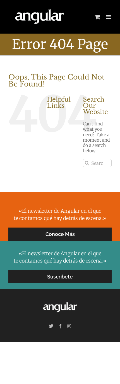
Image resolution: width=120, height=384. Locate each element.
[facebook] (60, 326)
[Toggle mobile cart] (97, 17)
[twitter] (51, 326)
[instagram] (69, 326)
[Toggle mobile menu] (109, 17)
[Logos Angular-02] (60, 301)
